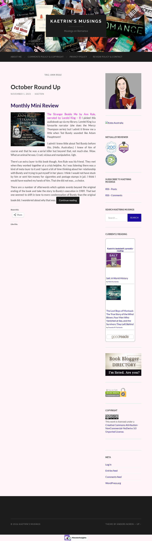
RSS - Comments (113, 195)
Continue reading (68, 200)
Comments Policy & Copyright (46, 57)
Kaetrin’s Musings (29, 524)
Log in (108, 464)
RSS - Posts (111, 189)
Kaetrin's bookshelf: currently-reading (120, 249)
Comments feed (113, 476)
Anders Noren (125, 524)
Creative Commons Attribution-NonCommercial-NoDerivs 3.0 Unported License (121, 428)
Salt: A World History (117, 278)
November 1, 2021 (21, 94)
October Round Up (35, 87)
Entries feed (111, 470)
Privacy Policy (78, 57)
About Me (16, 57)
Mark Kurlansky (113, 281)
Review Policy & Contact (107, 57)
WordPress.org (113, 483)
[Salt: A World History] (113, 266)
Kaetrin (39, 94)
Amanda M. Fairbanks (115, 327)
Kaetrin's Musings (76, 21)
